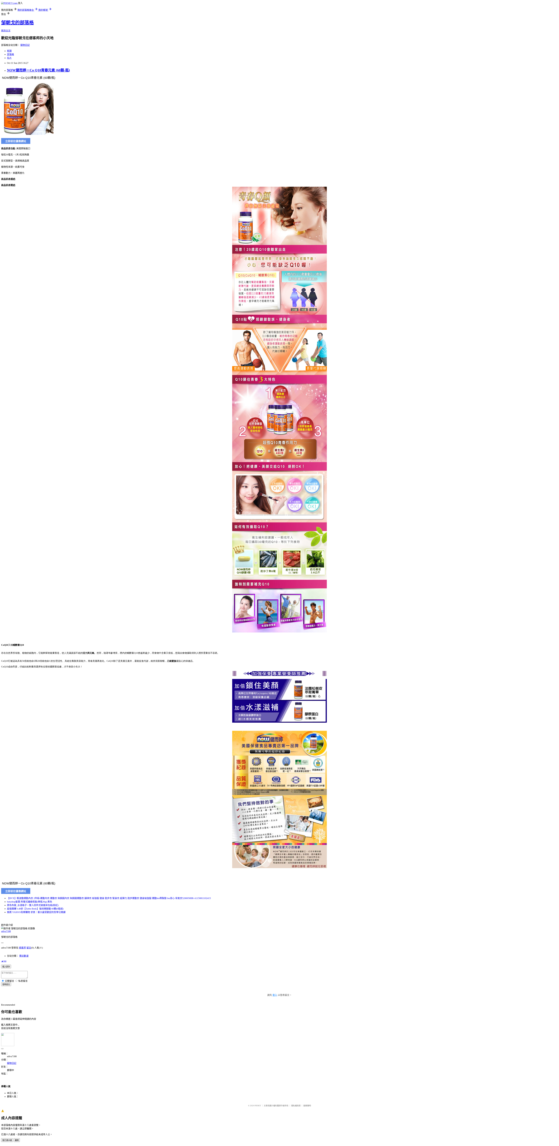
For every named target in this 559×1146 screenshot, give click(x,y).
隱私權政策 (296, 1105)
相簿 (9, 51)
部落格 (10, 54)
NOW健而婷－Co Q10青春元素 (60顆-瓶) (38, 70)
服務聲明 (307, 1105)
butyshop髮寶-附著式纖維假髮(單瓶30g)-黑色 (29, 901)
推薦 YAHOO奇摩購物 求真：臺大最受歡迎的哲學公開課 (36, 912)
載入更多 (6, 967)
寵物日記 (25, 45)
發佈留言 (6, 984)
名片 (9, 58)
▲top (3, 961)
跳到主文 (5, 30)
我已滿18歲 (7, 1140)
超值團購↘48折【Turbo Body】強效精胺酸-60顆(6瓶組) (35, 908)
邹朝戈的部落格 (17, 22)
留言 (28, 947)
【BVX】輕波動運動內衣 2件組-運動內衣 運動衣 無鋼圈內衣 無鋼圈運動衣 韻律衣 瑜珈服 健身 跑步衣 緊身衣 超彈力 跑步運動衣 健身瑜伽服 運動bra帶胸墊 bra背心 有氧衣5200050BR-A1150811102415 (109, 898)
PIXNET (257, 1105)
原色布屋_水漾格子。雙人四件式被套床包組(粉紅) (33, 905)
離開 (17, 1140)
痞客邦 (22, 947)
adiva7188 (6, 931)
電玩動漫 (24, 956)
